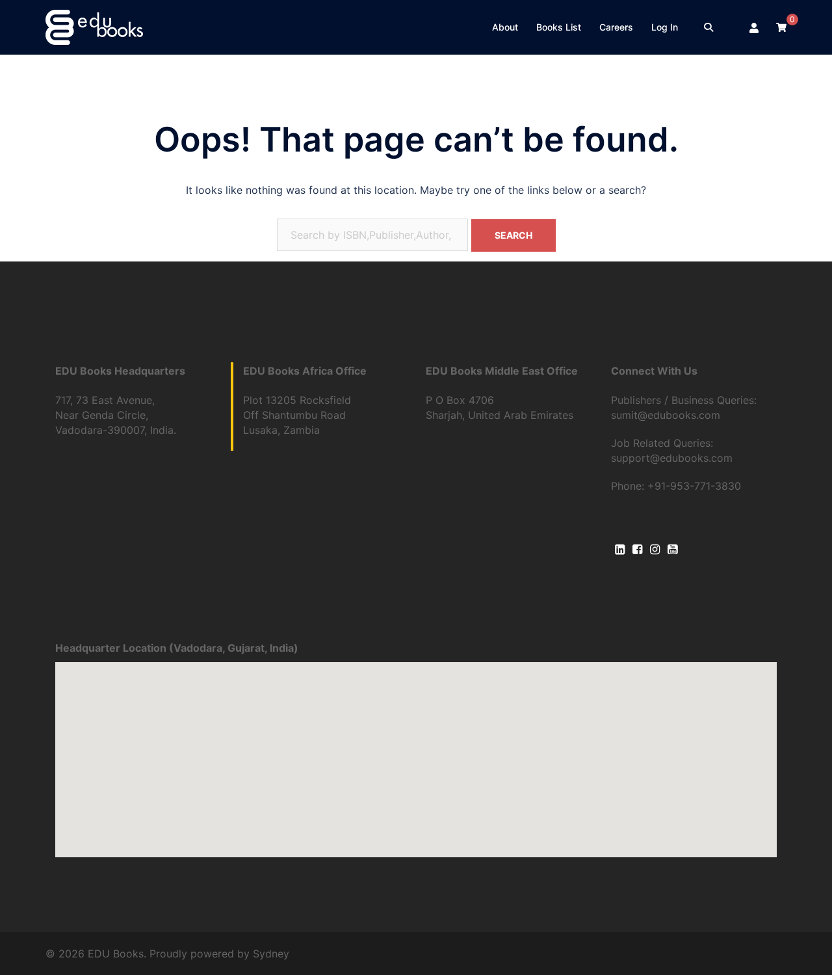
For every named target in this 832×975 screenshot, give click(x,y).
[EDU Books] (94, 26)
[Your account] (754, 27)
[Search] (708, 27)
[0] (781, 26)
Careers (616, 27)
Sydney (271, 953)
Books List (558, 27)
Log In (664, 27)
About (505, 27)
